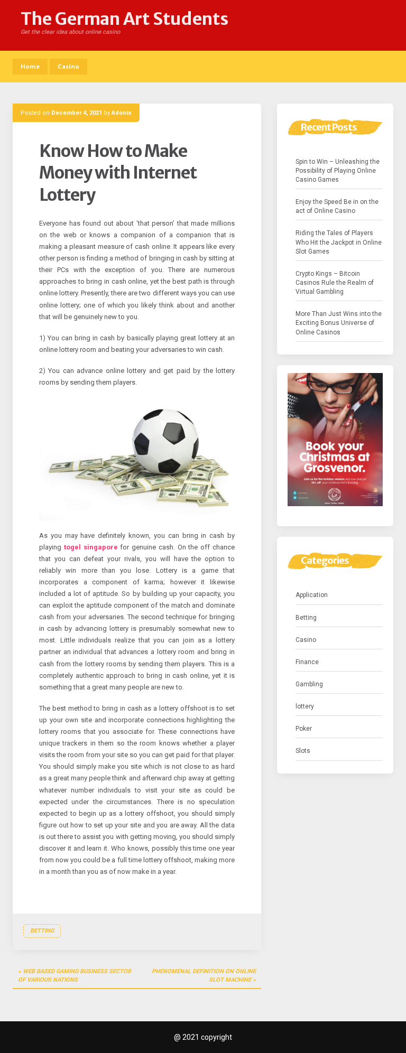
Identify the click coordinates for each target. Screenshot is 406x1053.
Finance (307, 662)
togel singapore (91, 547)
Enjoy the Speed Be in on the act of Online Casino (337, 206)
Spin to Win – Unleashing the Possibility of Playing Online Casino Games (338, 170)
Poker (304, 728)
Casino (68, 66)
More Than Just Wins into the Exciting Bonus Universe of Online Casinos (339, 323)
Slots (303, 750)
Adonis (122, 112)
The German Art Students (124, 19)
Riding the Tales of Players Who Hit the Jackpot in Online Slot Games (339, 242)
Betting (42, 930)
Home (30, 66)
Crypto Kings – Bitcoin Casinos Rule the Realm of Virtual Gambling (335, 282)
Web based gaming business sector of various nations (74, 975)
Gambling (309, 684)
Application (312, 595)
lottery (305, 706)
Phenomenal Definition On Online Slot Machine (204, 975)
